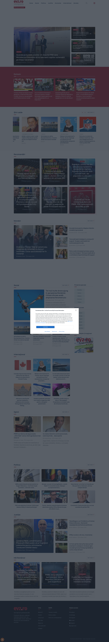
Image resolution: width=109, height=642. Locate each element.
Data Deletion (47, 331)
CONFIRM (45, 327)
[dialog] (54, 321)
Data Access (54, 331)
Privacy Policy (61, 331)
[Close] (76, 310)
